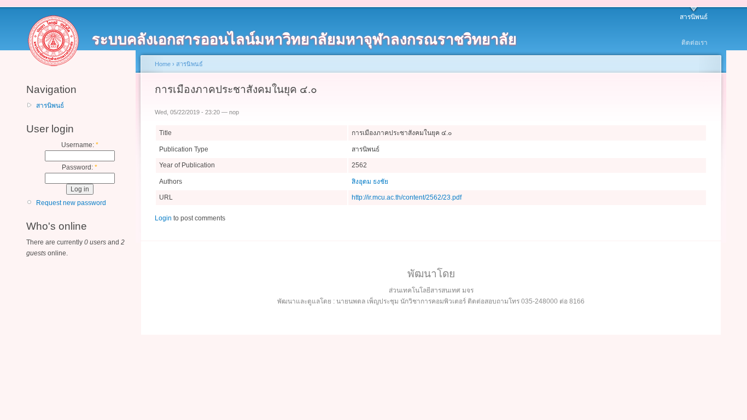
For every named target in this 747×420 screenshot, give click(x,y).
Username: (79, 145)
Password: (79, 167)
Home (163, 64)
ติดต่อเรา (694, 42)
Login (163, 218)
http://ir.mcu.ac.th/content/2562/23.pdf (407, 197)
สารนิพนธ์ (694, 17)
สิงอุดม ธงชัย (370, 181)
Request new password (71, 203)
